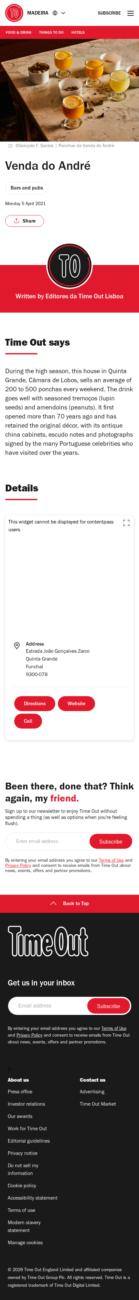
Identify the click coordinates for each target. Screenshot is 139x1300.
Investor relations (26, 1104)
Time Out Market (98, 1104)
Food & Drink (18, 33)
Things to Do (51, 33)
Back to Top (76, 904)
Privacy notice (22, 1153)
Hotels (78, 33)
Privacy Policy (18, 866)
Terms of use (21, 1211)
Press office (20, 1092)
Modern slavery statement (24, 1227)
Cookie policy (22, 1186)
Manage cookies (25, 1243)
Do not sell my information (23, 1170)
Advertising (92, 1092)
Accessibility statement (33, 1198)
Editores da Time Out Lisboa (84, 297)
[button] (126, 523)
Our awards (20, 1117)
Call (28, 721)
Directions (35, 704)
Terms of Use (111, 861)
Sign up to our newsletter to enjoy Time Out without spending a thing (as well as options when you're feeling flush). (66, 818)
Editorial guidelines (29, 1141)
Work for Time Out (27, 1129)
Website (76, 704)
